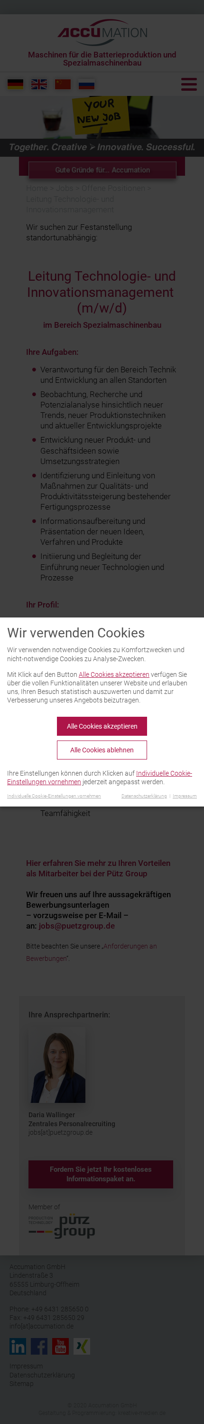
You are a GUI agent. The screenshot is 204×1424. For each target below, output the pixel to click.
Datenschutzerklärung (144, 795)
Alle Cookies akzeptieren (114, 674)
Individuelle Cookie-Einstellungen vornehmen (54, 795)
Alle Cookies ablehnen (102, 750)
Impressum (185, 795)
